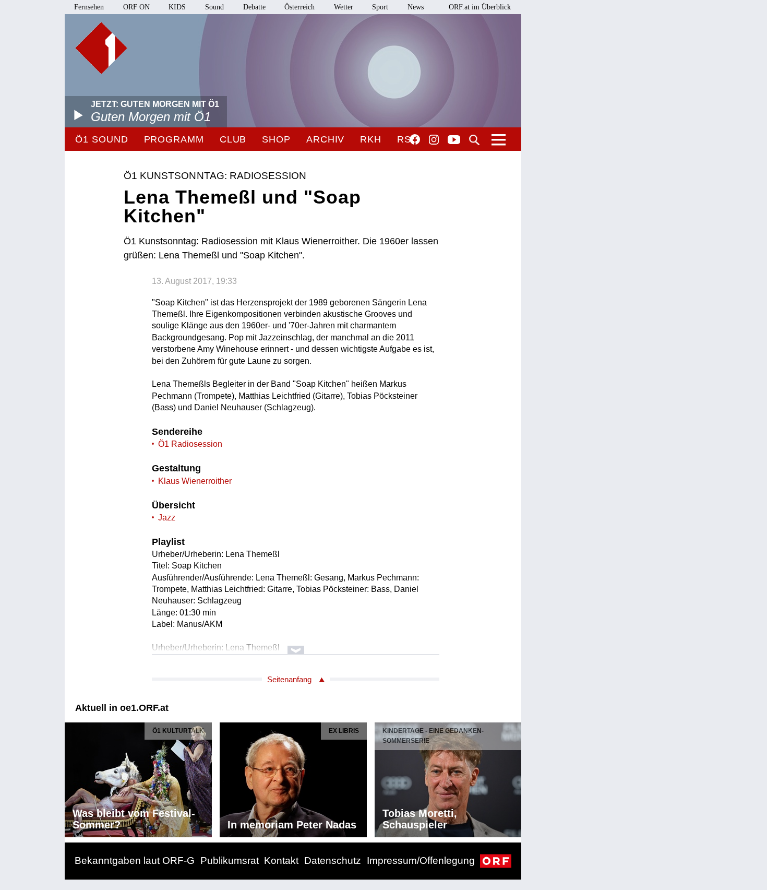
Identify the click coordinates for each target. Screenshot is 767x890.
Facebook (415, 139)
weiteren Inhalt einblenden (295, 645)
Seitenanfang (289, 679)
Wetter (343, 7)
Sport (380, 7)
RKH (370, 139)
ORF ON (136, 7)
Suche (474, 140)
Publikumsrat (229, 860)
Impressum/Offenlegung (421, 860)
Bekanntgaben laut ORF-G (135, 860)
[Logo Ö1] (101, 48)
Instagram (434, 140)
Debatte (254, 7)
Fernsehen (89, 7)
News (416, 7)
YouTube (454, 140)
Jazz (166, 517)
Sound (214, 7)
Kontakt (281, 860)
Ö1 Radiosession (190, 444)
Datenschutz (332, 860)
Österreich (299, 7)
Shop (276, 139)
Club (233, 139)
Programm (174, 139)
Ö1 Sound (101, 139)
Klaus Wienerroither (195, 481)
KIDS (177, 7)
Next (513, 777)
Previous (73, 777)
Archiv (325, 139)
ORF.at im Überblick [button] (480, 7)
